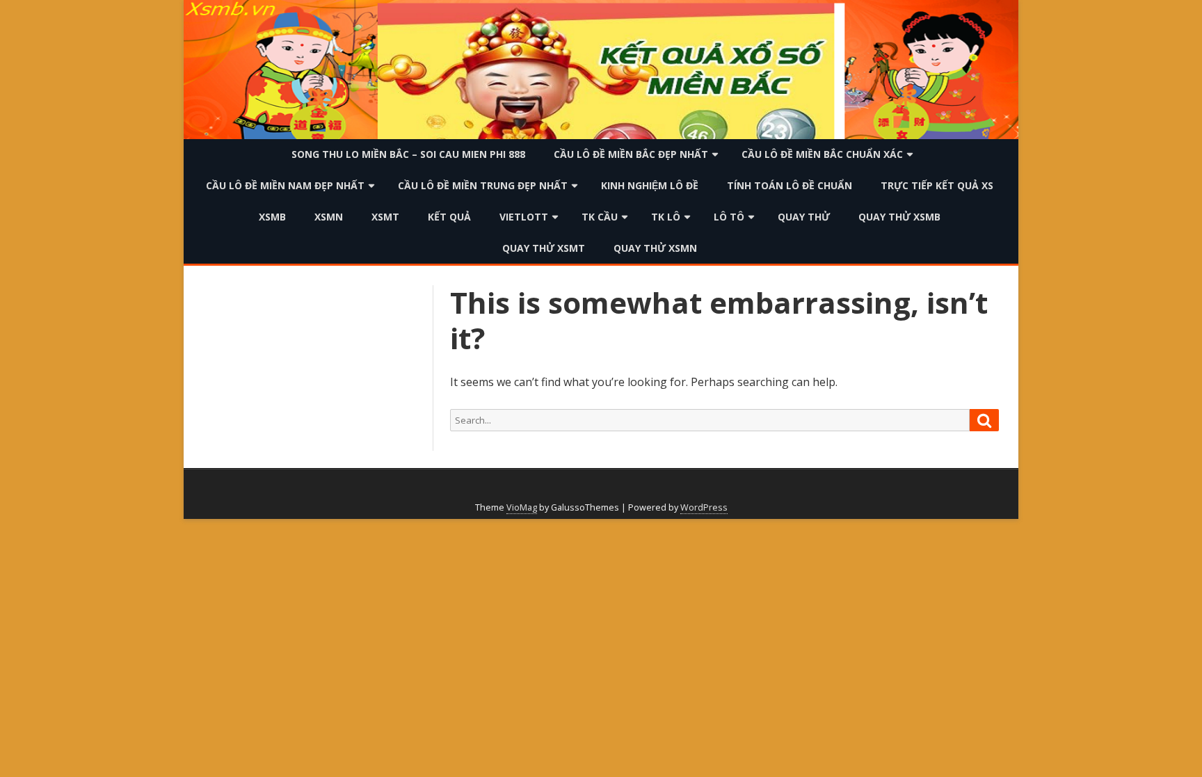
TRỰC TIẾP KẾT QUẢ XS (937, 185)
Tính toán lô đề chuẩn (789, 185)
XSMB (272, 216)
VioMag (521, 507)
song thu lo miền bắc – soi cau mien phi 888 (408, 154)
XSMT (385, 216)
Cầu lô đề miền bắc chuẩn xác (822, 154)
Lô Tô (729, 216)
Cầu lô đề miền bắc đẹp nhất (631, 154)
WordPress (704, 507)
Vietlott (523, 216)
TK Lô (665, 216)
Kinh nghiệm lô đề (649, 185)
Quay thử (804, 216)
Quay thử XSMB (899, 216)
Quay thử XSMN (655, 248)
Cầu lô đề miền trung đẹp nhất (483, 185)
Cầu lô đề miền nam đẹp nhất (285, 185)
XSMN (328, 216)
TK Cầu (600, 216)
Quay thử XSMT (543, 248)
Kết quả (449, 216)
